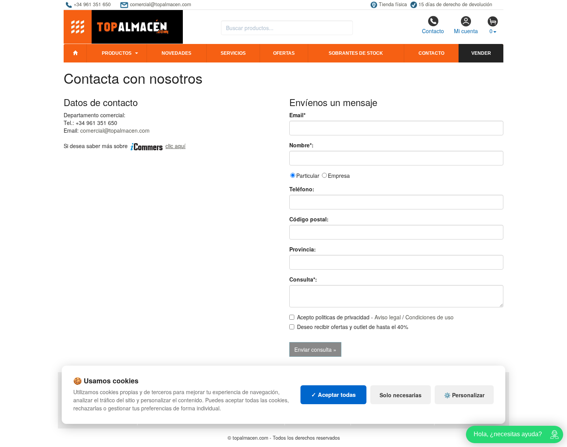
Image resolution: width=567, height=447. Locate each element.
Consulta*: (303, 279)
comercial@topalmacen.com (115, 130)
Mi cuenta (466, 31)
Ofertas (284, 53)
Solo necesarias (401, 395)
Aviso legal (388, 317)
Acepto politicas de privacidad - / (375, 317)
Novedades (176, 53)
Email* (297, 115)
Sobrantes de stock (356, 53)
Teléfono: (301, 189)
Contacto (433, 31)
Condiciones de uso (429, 317)
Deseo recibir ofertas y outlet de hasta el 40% (352, 327)
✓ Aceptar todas (333, 394)
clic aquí (175, 146)
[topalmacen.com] (123, 26)
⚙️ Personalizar (464, 395)
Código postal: (309, 219)
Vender (481, 53)
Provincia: (302, 249)
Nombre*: (301, 145)
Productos (117, 53)
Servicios (233, 53)
